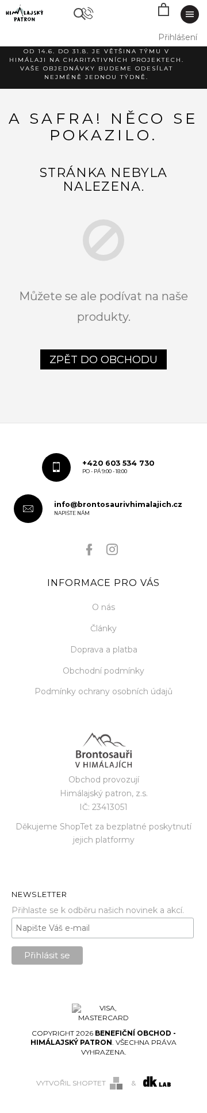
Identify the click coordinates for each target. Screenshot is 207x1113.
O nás (103, 607)
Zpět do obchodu (103, 359)
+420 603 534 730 (118, 467)
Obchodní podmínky (103, 671)
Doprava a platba (103, 649)
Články (103, 628)
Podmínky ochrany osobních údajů (103, 691)
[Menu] (189, 14)
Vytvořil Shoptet (71, 1083)
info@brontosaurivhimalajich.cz (118, 508)
